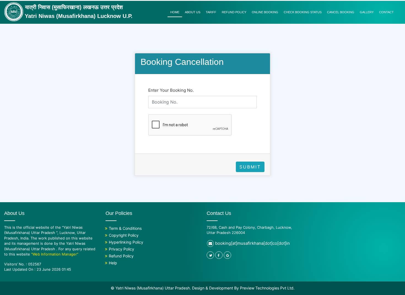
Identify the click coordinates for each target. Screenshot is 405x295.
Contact (386, 12)
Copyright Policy (124, 235)
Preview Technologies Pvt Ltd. (267, 288)
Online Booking (265, 12)
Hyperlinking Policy (126, 242)
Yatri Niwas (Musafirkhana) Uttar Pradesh (152, 288)
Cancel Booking (340, 12)
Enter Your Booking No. (171, 90)
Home (174, 12)
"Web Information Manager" (54, 254)
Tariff (211, 12)
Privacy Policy (121, 249)
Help (113, 262)
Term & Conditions (125, 228)
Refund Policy (234, 12)
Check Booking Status (303, 12)
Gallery (367, 12)
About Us (192, 12)
